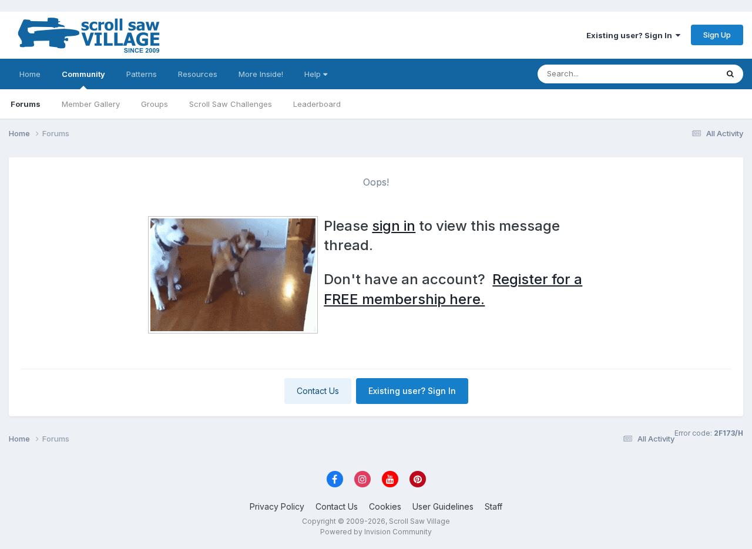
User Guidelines (443, 506)
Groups (154, 104)
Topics (689, 73)
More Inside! (261, 74)
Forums (26, 104)
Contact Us (318, 391)
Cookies (385, 506)
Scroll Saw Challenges (230, 104)
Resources (197, 74)
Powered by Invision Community (376, 531)
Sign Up (717, 34)
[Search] (730, 74)
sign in (393, 225)
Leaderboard (317, 104)
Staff (493, 506)
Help (313, 74)
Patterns (141, 74)
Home (30, 74)
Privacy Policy (277, 506)
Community (83, 74)
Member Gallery (91, 104)
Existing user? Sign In (631, 35)
